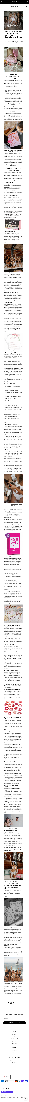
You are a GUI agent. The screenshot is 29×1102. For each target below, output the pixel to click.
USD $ (7, 1076)
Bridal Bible (14, 1052)
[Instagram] (8, 1089)
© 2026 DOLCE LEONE (6, 1095)
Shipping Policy (14, 1038)
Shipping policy (23, 1097)
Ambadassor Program (14, 1060)
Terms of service (16, 1097)
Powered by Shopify (15, 1095)
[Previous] (1, 2)
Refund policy (3, 1097)
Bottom (17, 881)
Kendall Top (12, 881)
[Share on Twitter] (11, 1003)
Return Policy (14, 1039)
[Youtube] (6, 1089)
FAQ (14, 1036)
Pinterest (15, 828)
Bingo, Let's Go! (14, 1022)
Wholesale (14, 1062)
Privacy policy (9, 1097)
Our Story (14, 1050)
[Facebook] (1, 1089)
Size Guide (14, 1043)
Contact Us (14, 1041)
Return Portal (14, 1034)
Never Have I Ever (16, 511)
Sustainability (14, 1053)
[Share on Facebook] (8, 1003)
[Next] (27, 2)
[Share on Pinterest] (13, 1003)
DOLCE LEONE (14, 6)
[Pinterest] (3, 1089)
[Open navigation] (5, 7)
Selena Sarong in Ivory (13, 883)
